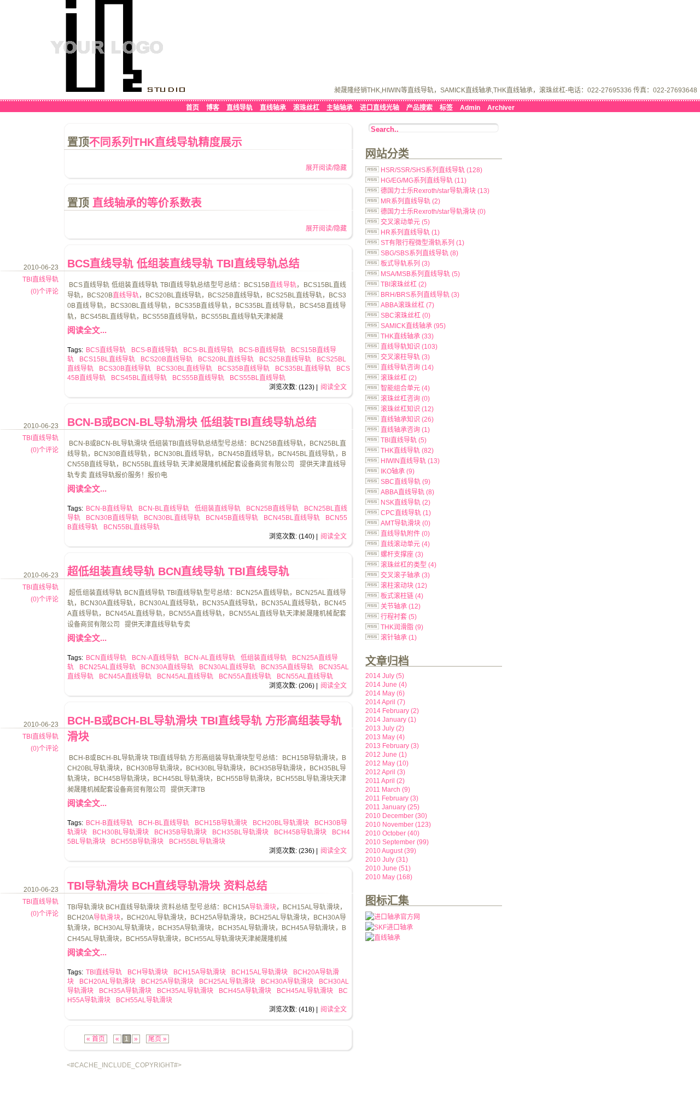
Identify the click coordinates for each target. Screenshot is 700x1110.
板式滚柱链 (402, 596)
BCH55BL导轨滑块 (197, 841)
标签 (446, 108)
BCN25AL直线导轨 (107, 667)
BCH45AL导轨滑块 (305, 991)
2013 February (392, 746)
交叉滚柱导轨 (405, 357)
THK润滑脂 (402, 627)
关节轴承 (401, 606)
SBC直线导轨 (405, 482)
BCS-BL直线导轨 (208, 350)
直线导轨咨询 (407, 367)
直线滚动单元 (405, 544)
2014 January (390, 719)
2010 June (388, 868)
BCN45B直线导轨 (232, 518)
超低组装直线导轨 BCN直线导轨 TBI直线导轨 (178, 571)
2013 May (385, 737)
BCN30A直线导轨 (167, 667)
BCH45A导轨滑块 (245, 991)
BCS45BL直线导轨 (139, 378)
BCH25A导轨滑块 (167, 981)
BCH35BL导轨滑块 (240, 832)
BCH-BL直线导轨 (163, 823)
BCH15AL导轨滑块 (259, 972)
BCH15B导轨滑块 (221, 823)
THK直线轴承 (407, 336)
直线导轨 (239, 108)
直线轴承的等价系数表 (145, 203)
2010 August (390, 851)
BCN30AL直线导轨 (227, 667)
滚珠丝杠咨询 (405, 398)
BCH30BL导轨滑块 (120, 832)
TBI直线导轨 (40, 279)
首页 (192, 108)
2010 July (386, 859)
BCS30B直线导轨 (125, 368)
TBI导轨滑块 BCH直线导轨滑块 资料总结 (167, 886)
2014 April (385, 702)
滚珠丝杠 (306, 108)
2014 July (384, 676)
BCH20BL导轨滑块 (281, 823)
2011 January (392, 807)
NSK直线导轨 (405, 502)
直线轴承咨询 (405, 430)
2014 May (385, 693)
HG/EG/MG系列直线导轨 (423, 180)
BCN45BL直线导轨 (292, 518)
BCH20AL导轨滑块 (107, 981)
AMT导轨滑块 (405, 523)
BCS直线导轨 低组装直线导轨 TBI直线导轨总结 (183, 264)
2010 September (397, 842)
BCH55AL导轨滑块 (144, 1000)
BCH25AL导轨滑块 (227, 981)
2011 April (385, 781)
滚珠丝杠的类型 (408, 565)
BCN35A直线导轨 (287, 667)
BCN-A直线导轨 (155, 658)
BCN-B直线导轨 (109, 508)
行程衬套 (399, 617)
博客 (212, 108)
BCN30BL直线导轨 (172, 518)
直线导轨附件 (405, 534)
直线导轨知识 (409, 346)
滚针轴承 (399, 637)
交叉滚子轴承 (405, 575)
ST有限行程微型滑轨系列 (422, 243)
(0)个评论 (45, 291)
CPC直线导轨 (406, 513)
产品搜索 (419, 108)
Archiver (501, 108)
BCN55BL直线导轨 (131, 527)
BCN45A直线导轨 (125, 676)
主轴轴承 (339, 108)
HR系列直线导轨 (410, 232)
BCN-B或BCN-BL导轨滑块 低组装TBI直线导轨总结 (192, 422)
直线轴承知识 (407, 419)
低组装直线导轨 (218, 508)
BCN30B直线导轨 (112, 518)
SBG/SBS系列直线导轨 (419, 253)
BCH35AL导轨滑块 (185, 991)
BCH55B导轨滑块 (137, 841)
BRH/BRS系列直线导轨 (420, 295)
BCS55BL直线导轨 (257, 378)
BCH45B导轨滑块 (300, 832)
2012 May (387, 763)
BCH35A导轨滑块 (125, 991)
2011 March (387, 789)
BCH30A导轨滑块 (287, 981)
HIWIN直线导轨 (410, 461)
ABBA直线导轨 (407, 492)
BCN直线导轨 (106, 658)
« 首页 (95, 1039)
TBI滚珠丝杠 (404, 284)
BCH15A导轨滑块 (199, 972)
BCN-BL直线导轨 (163, 508)
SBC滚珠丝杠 (405, 315)
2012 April (385, 772)
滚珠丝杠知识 (407, 409)
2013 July (384, 728)
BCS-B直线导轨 (154, 350)
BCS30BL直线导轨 (184, 368)
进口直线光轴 (379, 108)
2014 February (392, 711)
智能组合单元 (405, 388)
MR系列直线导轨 (410, 201)
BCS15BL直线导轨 (107, 359)
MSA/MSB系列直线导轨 (420, 274)
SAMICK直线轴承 (413, 326)
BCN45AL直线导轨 (185, 676)
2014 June (386, 684)
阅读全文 (333, 387)
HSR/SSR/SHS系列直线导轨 (431, 170)
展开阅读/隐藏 (326, 168)
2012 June (386, 754)
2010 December (396, 816)
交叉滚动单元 (405, 222)
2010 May (388, 877)
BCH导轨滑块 (147, 972)
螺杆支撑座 (402, 554)
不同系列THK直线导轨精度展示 (165, 142)
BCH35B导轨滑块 (180, 832)
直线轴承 (273, 108)
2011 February (391, 798)
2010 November (398, 824)
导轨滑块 (262, 907)
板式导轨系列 (405, 263)
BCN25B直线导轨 (272, 508)
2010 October (392, 833)
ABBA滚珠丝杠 (407, 305)
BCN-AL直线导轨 (209, 658)
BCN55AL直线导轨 (305, 676)
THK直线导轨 (407, 450)
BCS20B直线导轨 (166, 359)
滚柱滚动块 (404, 585)
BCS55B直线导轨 (198, 378)
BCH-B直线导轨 (109, 823)
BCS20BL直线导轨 (226, 359)
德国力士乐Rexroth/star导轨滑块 (435, 191)
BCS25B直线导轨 (285, 359)
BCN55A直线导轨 (245, 676)
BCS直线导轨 (106, 350)
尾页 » (157, 1039)
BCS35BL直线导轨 (303, 368)
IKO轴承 (398, 471)
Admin (470, 108)
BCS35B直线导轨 (244, 368)
